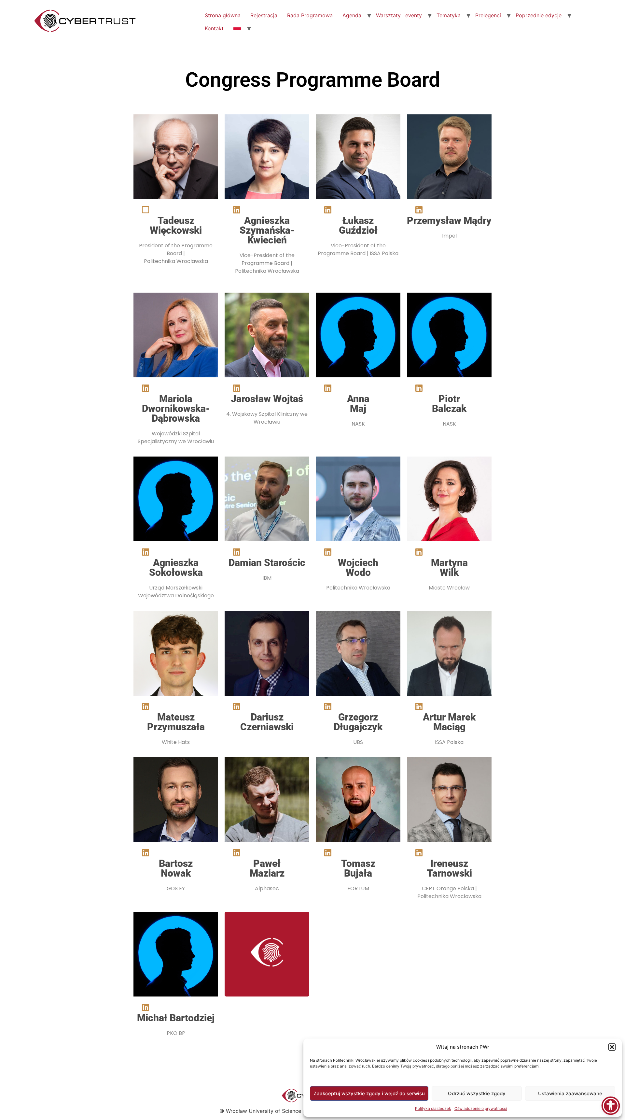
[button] (612, 1047)
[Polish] (237, 28)
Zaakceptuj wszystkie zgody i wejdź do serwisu (369, 1093)
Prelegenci (488, 15)
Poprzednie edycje (539, 15)
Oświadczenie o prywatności (480, 1108)
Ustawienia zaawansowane (570, 1093)
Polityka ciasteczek (433, 1108)
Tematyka (449, 15)
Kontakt (214, 28)
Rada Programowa (310, 15)
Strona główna (223, 15)
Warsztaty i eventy (399, 15)
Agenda (351, 15)
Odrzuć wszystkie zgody (477, 1093)
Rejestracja (263, 15)
